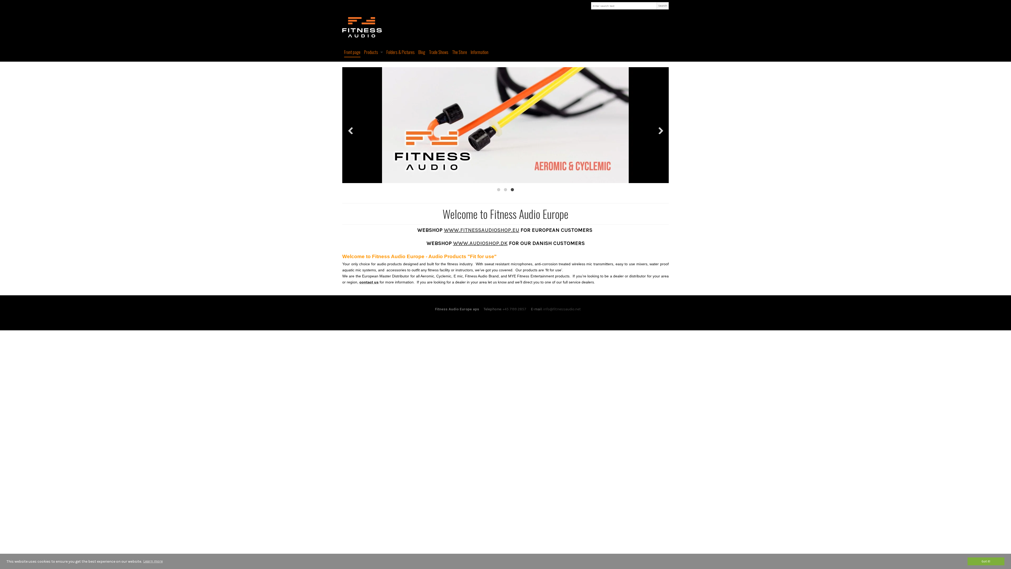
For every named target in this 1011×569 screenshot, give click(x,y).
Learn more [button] (153, 561)
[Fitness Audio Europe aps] (505, 27)
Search (662, 5)
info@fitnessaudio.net (562, 309)
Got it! (986, 561)
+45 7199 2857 (514, 309)
